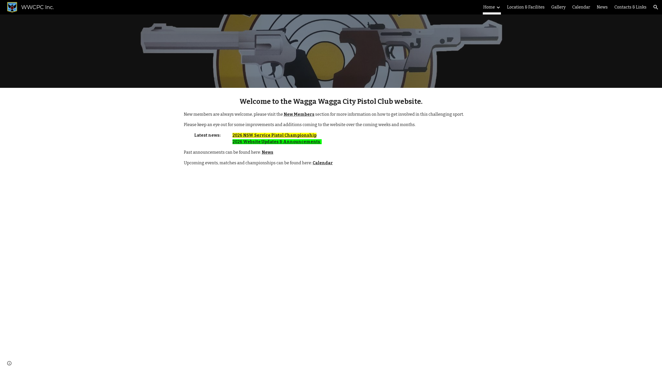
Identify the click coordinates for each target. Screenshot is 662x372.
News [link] (602, 7)
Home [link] (489, 7)
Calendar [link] (581, 7)
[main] (331, 131)
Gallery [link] (558, 7)
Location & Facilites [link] (526, 7)
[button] (656, 7)
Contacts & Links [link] (630, 7)
